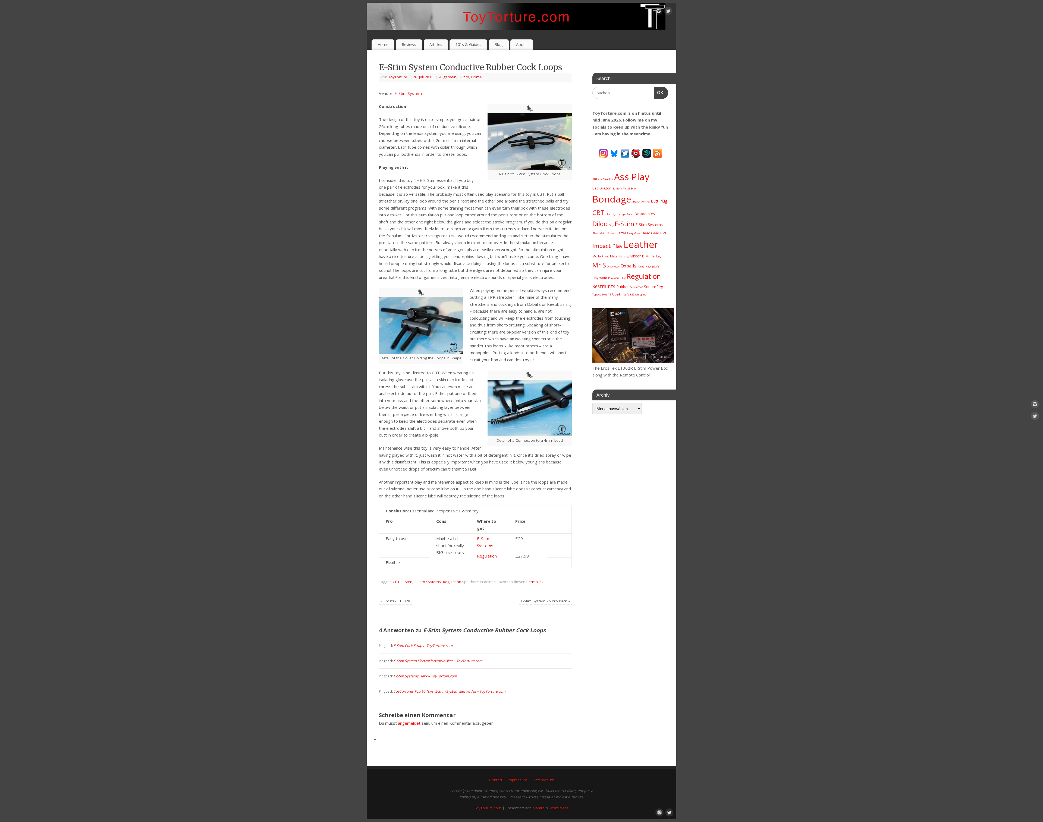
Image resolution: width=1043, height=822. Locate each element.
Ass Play (631, 176)
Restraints (603, 286)
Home (382, 44)
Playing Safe (652, 266)
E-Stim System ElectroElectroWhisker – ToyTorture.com (438, 660)
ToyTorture (397, 76)
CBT (396, 581)
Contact (495, 779)
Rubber (622, 286)
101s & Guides (468, 44)
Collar (630, 214)
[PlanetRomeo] (647, 152)
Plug (623, 278)
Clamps (621, 214)
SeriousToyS (636, 287)
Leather (641, 244)
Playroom (599, 278)
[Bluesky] (614, 152)
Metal (614, 256)
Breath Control (641, 201)
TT (609, 294)
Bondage (611, 199)
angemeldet (409, 723)
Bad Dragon (601, 188)
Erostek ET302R (395, 601)
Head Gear (650, 233)
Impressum (517, 779)
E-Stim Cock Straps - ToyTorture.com (423, 645)
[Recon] (636, 152)
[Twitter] (668, 12)
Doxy (611, 225)
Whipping (640, 294)
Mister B (637, 256)
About (521, 44)
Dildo (600, 223)
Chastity (611, 214)
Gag (631, 233)
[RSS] (657, 152)
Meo (606, 256)
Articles (435, 44)
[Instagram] (659, 12)
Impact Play (607, 246)
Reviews (409, 44)
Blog (498, 44)
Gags (637, 233)
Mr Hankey (653, 256)
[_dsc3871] (633, 361)
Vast (630, 294)
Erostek (611, 233)
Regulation (487, 556)
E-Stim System (408, 93)
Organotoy (613, 266)
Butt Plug (659, 201)
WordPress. (559, 807)
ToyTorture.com (487, 807)
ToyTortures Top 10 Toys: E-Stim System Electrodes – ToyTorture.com (449, 691)
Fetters (622, 233)
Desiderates (645, 213)
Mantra (539, 807)
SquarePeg (653, 286)
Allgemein (447, 76)
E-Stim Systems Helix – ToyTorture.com (425, 676)
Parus (640, 266)
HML (663, 233)
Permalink (535, 581)
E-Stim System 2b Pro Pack (545, 601)
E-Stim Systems (427, 581)
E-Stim (463, 76)
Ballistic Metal (621, 188)
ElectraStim (599, 233)
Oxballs (628, 266)
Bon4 (633, 188)
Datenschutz (543, 779)
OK (659, 92)
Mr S (599, 264)
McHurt (597, 256)
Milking (624, 256)
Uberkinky (619, 294)
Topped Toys (599, 294)
